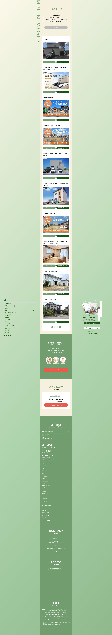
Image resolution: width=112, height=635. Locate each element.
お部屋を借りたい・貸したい (57, 435)
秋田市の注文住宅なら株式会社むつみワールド (55, 630)
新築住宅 (52, 17)
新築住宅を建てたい (57, 431)
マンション (47, 19)
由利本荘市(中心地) (63, 616)
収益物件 (54, 19)
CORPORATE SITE (57, 438)
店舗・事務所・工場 (63, 19)
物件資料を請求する (62, 62)
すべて (46, 17)
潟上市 (51, 21)
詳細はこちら (49, 62)
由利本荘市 (58, 21)
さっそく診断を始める (56, 370)
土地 (58, 17)
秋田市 (46, 21)
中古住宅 (64, 17)
